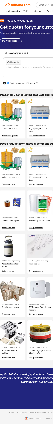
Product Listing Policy (17, 412)
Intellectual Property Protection (40, 412)
